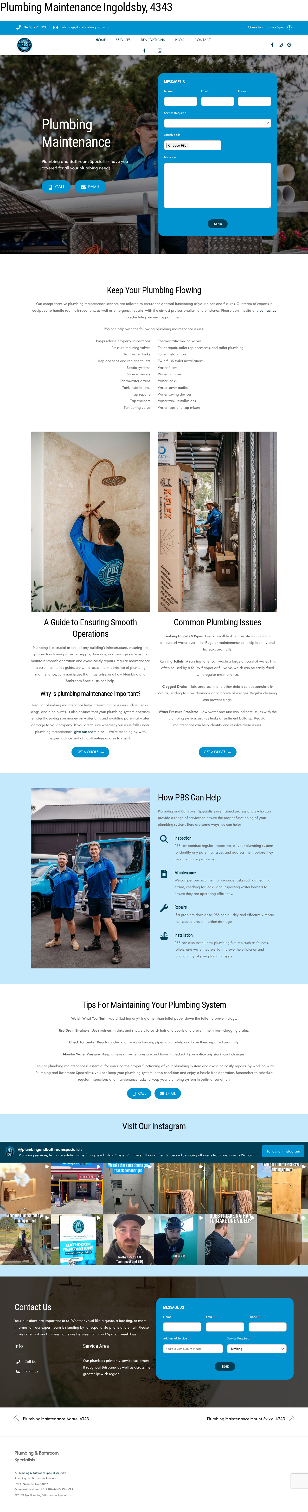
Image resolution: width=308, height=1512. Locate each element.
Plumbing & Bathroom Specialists (38, 1473)
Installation (183, 935)
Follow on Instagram (283, 1151)
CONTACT (202, 40)
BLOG (179, 40)
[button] (25, 1188)
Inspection (182, 838)
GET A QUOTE (87, 752)
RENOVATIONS (153, 40)
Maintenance (185, 872)
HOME (101, 40)
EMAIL (94, 186)
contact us (268, 310)
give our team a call (90, 731)
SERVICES (123, 40)
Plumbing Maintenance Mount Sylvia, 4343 (246, 1419)
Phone (242, 91)
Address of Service (176, 1338)
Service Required (175, 113)
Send (218, 224)
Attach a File (172, 134)
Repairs (180, 907)
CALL (60, 186)
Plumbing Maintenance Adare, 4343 (56, 1419)
